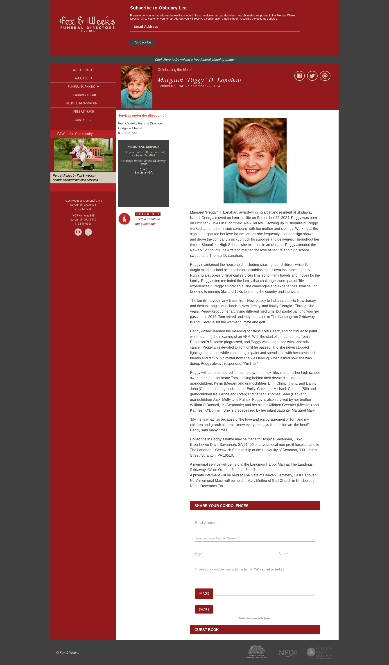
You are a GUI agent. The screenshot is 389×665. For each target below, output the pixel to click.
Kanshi (267, 618)
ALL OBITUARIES (84, 70)
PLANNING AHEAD (84, 95)
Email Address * (207, 523)
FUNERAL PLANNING (83, 86)
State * (283, 554)
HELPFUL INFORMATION (83, 103)
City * (199, 554)
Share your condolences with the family (239, 569)
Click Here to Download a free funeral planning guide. (194, 60)
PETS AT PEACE (83, 112)
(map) (143, 169)
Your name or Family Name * (216, 538)
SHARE (204, 609)
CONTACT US (83, 120)
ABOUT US (84, 78)
